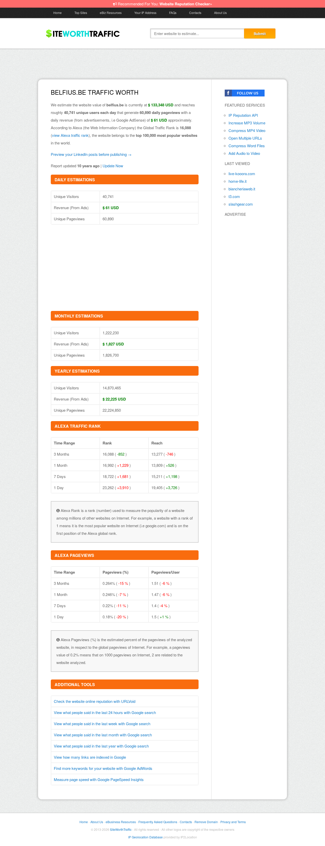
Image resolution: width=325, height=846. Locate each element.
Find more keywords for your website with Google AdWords (103, 768)
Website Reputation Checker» (185, 4)
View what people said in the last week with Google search (102, 723)
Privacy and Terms (233, 822)
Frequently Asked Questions (157, 822)
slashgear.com (241, 204)
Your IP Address (145, 12)
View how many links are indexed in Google (90, 757)
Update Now (113, 165)
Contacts (195, 12)
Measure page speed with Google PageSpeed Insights (99, 779)
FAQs (172, 12)
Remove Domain (206, 822)
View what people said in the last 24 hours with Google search (105, 712)
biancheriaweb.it (242, 188)
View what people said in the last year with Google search (101, 746)
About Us (220, 12)
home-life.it (238, 181)
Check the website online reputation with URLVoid (94, 701)
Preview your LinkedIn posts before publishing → (91, 154)
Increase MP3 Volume (247, 122)
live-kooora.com (242, 173)
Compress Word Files (247, 145)
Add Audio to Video (244, 153)
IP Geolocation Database (145, 837)
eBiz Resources (111, 12)
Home (57, 12)
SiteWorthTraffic (121, 829)
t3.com (234, 196)
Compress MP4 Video (247, 130)
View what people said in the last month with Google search (103, 734)
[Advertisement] (162, 63)
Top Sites (80, 12)
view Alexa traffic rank (70, 135)
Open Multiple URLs (245, 138)
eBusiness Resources (121, 822)
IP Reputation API (243, 115)
